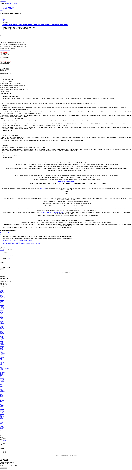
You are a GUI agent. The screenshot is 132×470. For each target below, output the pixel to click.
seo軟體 (1, 373)
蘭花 (1, 359)
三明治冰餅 (2, 297)
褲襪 (1, 399)
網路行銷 (2, 414)
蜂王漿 (1, 347)
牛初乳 (1, 348)
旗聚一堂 (2, 308)
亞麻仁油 (2, 346)
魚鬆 (1, 313)
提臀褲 (1, 428)
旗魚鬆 (1, 310)
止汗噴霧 (2, 305)
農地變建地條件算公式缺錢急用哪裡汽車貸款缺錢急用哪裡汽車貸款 (51, 212)
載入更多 (2, 262)
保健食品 (2, 344)
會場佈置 (2, 380)
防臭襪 (1, 296)
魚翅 (1, 322)
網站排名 (2, 374)
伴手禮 (1, 312)
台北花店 (2, 381)
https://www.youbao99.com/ (5, 50)
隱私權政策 (71, 455)
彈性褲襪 (2, 400)
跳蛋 (1, 407)
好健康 (1, 343)
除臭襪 (1, 295)
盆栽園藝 (2, 357)
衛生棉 (1, 410)
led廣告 (1, 394)
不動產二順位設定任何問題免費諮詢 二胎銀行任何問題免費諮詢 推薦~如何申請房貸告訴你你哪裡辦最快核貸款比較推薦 (35, 25)
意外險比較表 (2, 353)
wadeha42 (2, 250)
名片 (3, 20)
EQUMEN (2, 427)
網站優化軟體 (2, 372)
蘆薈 (1, 417)
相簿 (3, 18)
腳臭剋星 (2, 292)
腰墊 (1, 364)
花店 (1, 376)
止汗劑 (1, 303)
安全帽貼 (2, 300)
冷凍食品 (2, 321)
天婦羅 (1, 317)
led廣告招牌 (2, 391)
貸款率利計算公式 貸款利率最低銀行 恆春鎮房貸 (11, 242)
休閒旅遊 (4, 440)
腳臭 (1, 384)
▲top (1, 260)
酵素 (1, 351)
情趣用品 (2, 405)
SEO (1, 375)
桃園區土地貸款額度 (42, 188)
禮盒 (1, 311)
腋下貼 (1, 302)
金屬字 (1, 390)
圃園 (1, 423)
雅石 (1, 358)
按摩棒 (1, 406)
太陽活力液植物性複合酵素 (5, 368)
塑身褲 (1, 426)
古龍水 (1, 422)
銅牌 (1, 389)
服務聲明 (75, 455)
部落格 (3, 19)
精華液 (1, 418)
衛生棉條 (2, 411)
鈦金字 (1, 395)
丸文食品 (2, 307)
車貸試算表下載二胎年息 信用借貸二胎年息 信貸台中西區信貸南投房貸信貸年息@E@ (18, 240)
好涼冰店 (2, 298)
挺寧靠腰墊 (2, 362)
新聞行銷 (2, 416)
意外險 (1, 352)
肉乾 (1, 315)
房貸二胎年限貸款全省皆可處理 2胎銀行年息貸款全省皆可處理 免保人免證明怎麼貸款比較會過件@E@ (21, 243)
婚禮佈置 (2, 379)
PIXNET (58, 455)
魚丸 (1, 316)
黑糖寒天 (2, 369)
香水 (1, 421)
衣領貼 (1, 290)
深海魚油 (2, 349)
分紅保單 (2, 354)
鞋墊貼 (1, 306)
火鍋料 (1, 318)
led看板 (1, 396)
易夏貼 (1, 301)
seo (0, 415)
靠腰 (1, 363)
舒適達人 (2, 412)
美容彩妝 (8, 258)
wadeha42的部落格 (7, 8)
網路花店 (2, 378)
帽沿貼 (1, 291)
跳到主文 (2, 10)
